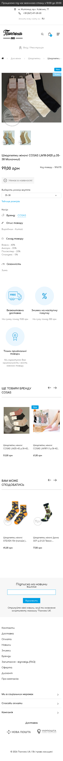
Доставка (8, 633)
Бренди (6, 656)
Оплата (6, 639)
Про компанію (10, 679)
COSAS (22, 215)
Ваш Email (31, 587)
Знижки (6, 650)
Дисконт (7, 673)
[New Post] (19, 732)
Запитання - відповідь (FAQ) (18, 662)
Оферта (7, 667)
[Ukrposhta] (46, 731)
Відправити (31, 601)
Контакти (8, 628)
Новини (6, 645)
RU (43, 19)
